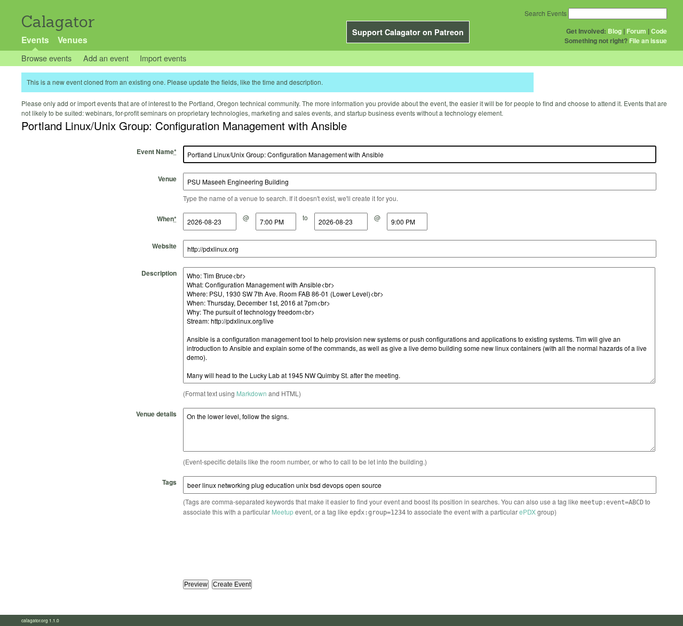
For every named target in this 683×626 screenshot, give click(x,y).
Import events (163, 57)
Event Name (157, 151)
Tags (169, 482)
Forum (636, 31)
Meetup (282, 511)
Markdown (251, 393)
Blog (615, 31)
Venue (167, 178)
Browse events (46, 57)
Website (164, 246)
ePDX (527, 511)
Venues (73, 40)
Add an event (106, 57)
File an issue (648, 40)
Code (659, 31)
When (167, 218)
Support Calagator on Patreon (408, 32)
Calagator (57, 21)
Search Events (546, 13)
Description (159, 273)
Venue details (156, 414)
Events (35, 40)
